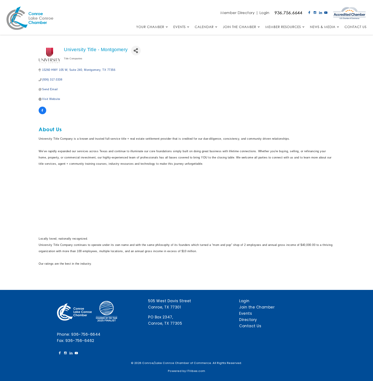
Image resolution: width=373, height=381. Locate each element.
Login (264, 12)
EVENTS (179, 27)
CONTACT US (356, 27)
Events (245, 313)
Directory (248, 319)
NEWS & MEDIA (322, 27)
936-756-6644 (86, 334)
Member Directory (237, 12)
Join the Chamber (257, 307)
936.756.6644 (288, 12)
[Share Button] (136, 50)
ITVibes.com (196, 371)
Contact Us (250, 326)
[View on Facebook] (42, 113)
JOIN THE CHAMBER (239, 27)
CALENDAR (204, 27)
